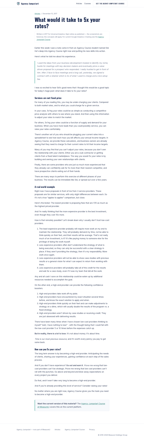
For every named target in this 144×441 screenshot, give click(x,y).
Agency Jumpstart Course (75, 430)
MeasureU (46, 430)
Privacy (92, 430)
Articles (79, 3)
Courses (87, 3)
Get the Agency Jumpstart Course (110, 3)
